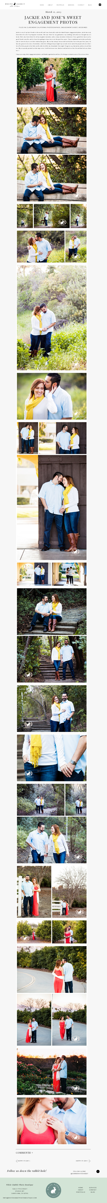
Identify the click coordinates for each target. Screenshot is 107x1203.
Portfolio (80, 1192)
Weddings (83, 27)
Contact (92, 1190)
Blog (93, 1192)
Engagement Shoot (69, 27)
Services (93, 1187)
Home (80, 1187)
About (80, 1190)
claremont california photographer (43, 27)
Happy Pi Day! (81, 1161)
